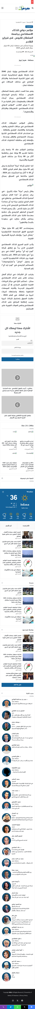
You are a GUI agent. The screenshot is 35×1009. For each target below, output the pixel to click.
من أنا (13, 977)
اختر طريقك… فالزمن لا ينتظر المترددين (22, 863)
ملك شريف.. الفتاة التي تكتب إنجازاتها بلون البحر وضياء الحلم (22, 830)
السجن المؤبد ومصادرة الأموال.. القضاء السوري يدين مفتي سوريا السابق (11, 534)
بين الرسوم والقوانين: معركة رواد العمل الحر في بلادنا (22, 807)
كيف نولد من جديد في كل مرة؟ (20, 897)
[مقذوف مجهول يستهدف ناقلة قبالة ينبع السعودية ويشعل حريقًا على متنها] (27, 553)
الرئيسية (29, 22)
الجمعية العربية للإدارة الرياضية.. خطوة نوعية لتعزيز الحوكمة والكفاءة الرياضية (22, 819)
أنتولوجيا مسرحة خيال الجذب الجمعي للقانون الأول (22, 967)
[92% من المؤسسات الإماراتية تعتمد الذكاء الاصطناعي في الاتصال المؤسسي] (25, 456)
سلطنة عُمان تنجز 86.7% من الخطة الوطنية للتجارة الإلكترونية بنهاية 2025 (9, 465)
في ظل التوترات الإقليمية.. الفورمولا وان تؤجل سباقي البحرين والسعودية (22, 784)
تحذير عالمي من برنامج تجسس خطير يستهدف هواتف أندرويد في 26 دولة (26, 444)
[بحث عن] (33, 9)
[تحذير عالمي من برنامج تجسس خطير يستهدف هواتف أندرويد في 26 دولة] (25, 435)
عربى (24, 22)
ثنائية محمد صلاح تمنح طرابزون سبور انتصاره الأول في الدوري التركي (11, 543)
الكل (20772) (17, 685)
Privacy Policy (24, 996)
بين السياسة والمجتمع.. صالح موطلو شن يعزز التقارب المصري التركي (21, 796)
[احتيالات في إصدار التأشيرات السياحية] (27, 572)
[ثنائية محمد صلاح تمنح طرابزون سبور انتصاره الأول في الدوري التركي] (27, 544)
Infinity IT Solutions (13, 996)
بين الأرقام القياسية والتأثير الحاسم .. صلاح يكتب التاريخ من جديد (22, 873)
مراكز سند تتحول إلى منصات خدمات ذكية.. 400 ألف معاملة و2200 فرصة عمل (9, 444)
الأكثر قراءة (26, 526)
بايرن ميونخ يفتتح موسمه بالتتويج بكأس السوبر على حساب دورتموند (13, 675)
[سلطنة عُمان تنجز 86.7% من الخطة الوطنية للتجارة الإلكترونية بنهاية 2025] (9, 456)
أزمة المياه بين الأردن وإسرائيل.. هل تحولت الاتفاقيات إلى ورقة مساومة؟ (21, 716)
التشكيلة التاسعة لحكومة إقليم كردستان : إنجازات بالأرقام (20, 910)
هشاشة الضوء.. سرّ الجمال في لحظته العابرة (22, 853)
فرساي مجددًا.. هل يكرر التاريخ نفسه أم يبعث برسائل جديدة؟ (22, 739)
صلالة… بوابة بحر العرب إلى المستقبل (22, 747)
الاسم (17, 339)
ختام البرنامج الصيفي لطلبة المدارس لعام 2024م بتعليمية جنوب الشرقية (21, 932)
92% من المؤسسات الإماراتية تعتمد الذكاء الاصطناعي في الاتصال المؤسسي (26, 466)
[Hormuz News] (22, 8)
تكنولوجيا (18, 22)
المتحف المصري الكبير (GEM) (19, 840)
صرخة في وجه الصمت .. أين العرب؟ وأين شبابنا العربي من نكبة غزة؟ (22, 887)
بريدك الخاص (17, 347)
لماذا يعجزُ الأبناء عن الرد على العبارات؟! (22, 761)
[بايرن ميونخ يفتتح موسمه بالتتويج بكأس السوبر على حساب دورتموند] (28, 676)
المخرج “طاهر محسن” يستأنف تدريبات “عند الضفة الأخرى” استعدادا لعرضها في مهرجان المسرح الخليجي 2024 (22, 922)
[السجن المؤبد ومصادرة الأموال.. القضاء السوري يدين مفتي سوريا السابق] (27, 535)
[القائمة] (2, 9)
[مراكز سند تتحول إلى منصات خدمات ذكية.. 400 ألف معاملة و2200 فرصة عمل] (9, 435)
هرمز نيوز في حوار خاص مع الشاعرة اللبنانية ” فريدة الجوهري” (21, 944)
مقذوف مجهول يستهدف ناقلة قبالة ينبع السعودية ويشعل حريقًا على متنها (12, 553)
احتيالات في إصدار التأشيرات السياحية (12, 571)
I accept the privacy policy (18, 355)
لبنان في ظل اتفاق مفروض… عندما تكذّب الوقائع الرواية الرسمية (21, 727)
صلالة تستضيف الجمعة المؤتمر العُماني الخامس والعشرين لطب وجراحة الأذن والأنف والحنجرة (11, 562)
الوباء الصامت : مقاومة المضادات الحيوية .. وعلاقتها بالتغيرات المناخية (22, 955)
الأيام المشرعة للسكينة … (19, 772)
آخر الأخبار (9, 526)
